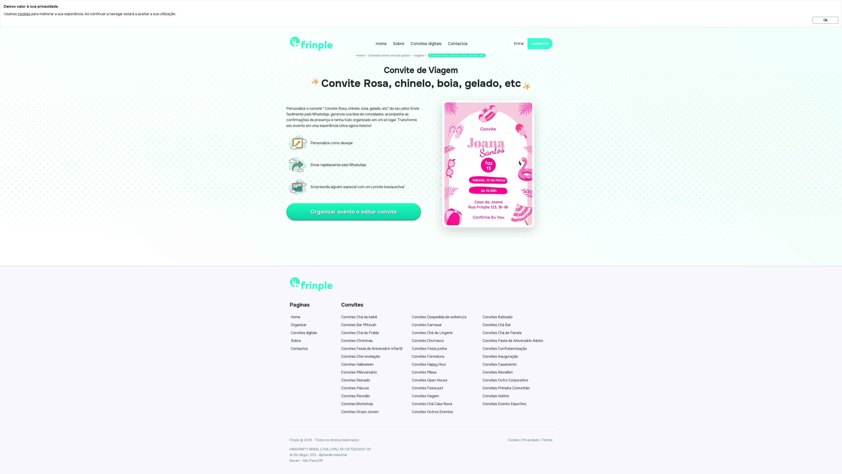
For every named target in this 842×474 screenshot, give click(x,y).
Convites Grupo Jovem (359, 411)
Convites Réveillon (498, 372)
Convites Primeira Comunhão (506, 388)
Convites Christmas (357, 340)
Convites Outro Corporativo (505, 380)
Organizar (299, 325)
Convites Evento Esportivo (504, 404)
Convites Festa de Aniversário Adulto (513, 340)
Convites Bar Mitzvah (358, 325)
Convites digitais (426, 43)
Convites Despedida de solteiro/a (439, 317)
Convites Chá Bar (497, 325)
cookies (24, 14)
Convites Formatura (428, 356)
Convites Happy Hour (429, 364)
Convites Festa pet (427, 388)
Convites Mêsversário (359, 372)
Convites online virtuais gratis (388, 55)
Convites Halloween (357, 364)
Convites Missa (424, 372)
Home (381, 43)
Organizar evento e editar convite (354, 211)
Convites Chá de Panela (502, 332)
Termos (547, 440)
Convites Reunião (355, 396)
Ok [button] (825, 20)
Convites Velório (496, 396)
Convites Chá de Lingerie (432, 332)
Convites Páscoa (355, 388)
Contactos (457, 43)
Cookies (514, 440)
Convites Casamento (500, 364)
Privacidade (530, 440)
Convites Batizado (498, 317)
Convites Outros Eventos (432, 411)
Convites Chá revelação (360, 356)
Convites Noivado (355, 380)
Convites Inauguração (500, 356)
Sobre (398, 43)
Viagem (419, 55)
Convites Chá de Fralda (360, 332)
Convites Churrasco (428, 340)
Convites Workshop (357, 404)
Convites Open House (429, 380)
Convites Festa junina (429, 348)
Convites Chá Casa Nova (432, 404)
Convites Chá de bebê (359, 317)
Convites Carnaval (426, 325)
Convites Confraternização (505, 348)
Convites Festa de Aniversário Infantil (371, 348)
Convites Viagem (425, 396)
